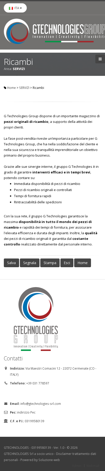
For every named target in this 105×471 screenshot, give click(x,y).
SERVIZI (24, 88)
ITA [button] (16, 8)
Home (11, 88)
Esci (67, 262)
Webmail (92, 466)
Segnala (29, 262)
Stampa (50, 262)
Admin (76, 466)
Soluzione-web (49, 460)
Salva (11, 262)
